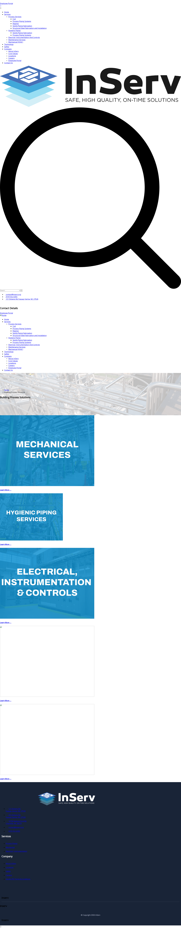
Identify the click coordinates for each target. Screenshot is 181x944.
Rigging (16, 23)
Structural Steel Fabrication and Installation (30, 28)
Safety (6, 47)
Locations (12, 56)
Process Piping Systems (22, 21)
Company (8, 49)
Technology (9, 44)
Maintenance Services (16, 40)
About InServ (13, 51)
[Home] (3, 315)
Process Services (14, 17)
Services (7, 14)
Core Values (13, 53)
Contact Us (8, 63)
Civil (14, 19)
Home (6, 12)
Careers (11, 58)
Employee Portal (6, 3)
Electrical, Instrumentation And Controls (24, 37)
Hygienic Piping (14, 30)
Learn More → (5, 490)
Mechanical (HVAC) (15, 42)
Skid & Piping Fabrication (22, 26)
